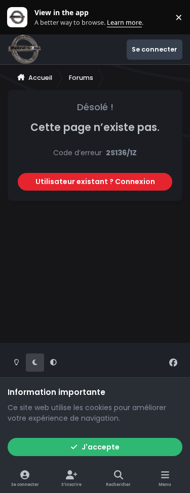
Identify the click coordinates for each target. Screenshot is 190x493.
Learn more (19, 17)
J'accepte (101, 447)
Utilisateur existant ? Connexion (95, 181)
